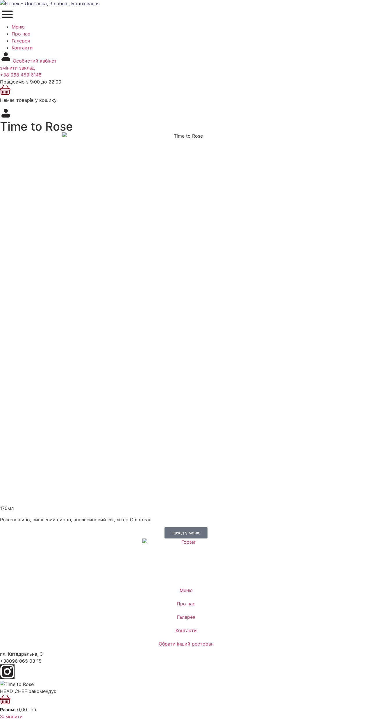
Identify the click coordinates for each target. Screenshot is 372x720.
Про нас (21, 34)
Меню (18, 27)
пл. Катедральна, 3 (21, 654)
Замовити (11, 716)
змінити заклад (17, 68)
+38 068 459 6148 (21, 75)
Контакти (22, 48)
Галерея (21, 41)
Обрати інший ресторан (186, 644)
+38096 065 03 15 (21, 661)
